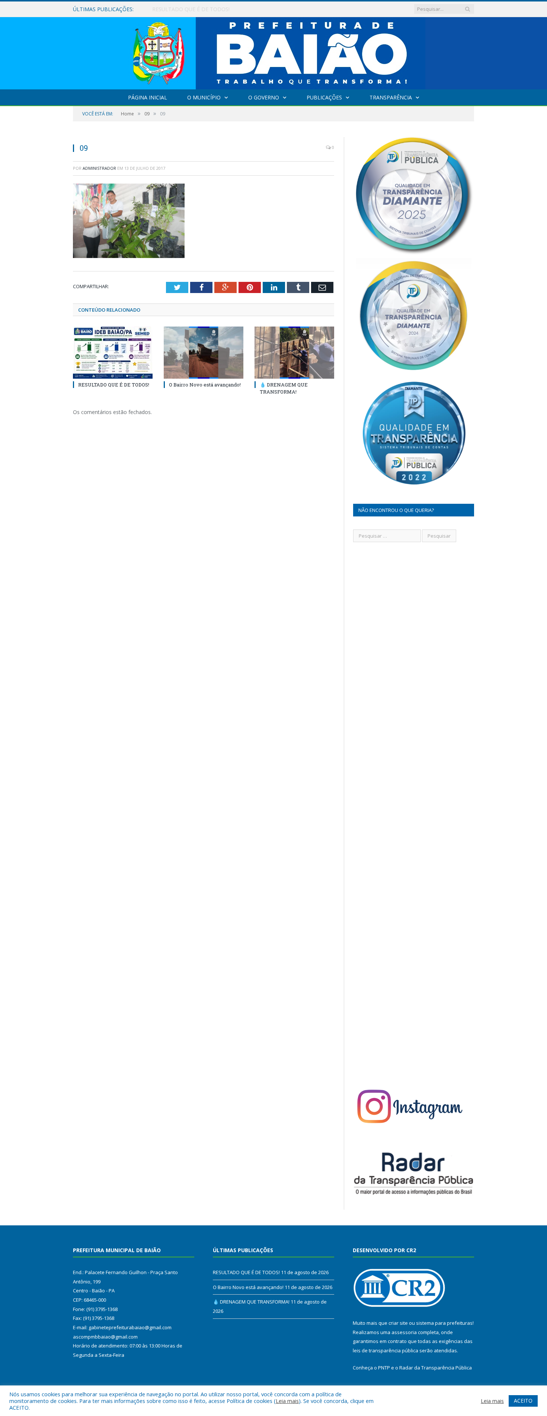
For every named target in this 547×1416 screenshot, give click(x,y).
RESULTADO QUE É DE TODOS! (113, 384)
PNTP (384, 1367)
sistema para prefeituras (444, 1323)
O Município (204, 97)
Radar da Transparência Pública (435, 1367)
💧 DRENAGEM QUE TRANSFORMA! (284, 388)
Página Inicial (147, 97)
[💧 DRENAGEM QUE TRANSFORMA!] (294, 353)
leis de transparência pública (385, 1350)
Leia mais (287, 1400)
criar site (398, 1323)
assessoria (404, 1332)
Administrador (99, 168)
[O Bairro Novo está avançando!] (203, 353)
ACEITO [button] (523, 1400)
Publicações (324, 97)
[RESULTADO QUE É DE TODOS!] (113, 353)
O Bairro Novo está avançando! (190, 9)
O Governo (263, 97)
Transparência (391, 97)
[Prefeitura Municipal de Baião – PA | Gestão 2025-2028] (273, 51)
